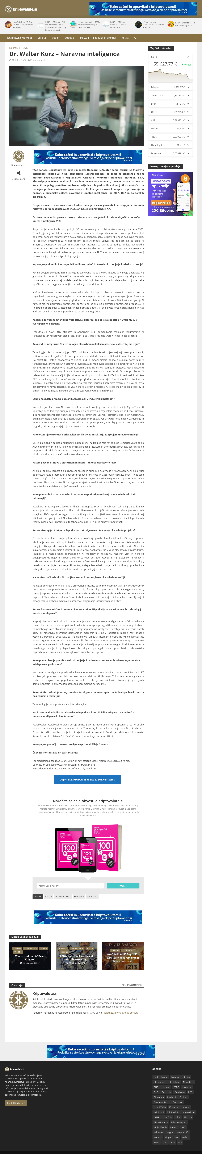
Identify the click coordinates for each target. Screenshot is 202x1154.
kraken (186, 1107)
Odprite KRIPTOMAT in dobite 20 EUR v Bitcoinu (87, 779)
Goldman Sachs (161, 1102)
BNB (156, 1087)
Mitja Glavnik (160, 1127)
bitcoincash (159, 1082)
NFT (183, 1127)
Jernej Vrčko (160, 1107)
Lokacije (84, 37)
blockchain (174, 1082)
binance (175, 1077)
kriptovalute (173, 1112)
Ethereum (79, 896)
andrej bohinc (161, 1077)
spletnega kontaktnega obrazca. (121, 1012)
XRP (180, 1142)
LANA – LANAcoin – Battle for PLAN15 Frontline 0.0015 (118, 25)
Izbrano (13, 47)
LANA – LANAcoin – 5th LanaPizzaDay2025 (185, 24)
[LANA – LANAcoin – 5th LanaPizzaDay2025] (171, 24)
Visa (173, 1142)
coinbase (186, 1087)
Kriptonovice (30, 948)
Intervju (23, 47)
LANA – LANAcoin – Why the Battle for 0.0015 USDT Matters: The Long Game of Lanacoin (55, 26)
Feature (183, 1097)
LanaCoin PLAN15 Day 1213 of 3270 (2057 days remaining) (23, 25)
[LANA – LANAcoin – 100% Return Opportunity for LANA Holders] (73, 24)
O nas (125, 37)
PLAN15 (157, 1137)
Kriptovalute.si (37, 60)
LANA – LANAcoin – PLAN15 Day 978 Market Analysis (153, 25)
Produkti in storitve (105, 37)
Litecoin (188, 1117)
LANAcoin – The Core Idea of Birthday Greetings (76, 957)
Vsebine (42, 37)
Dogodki (69, 37)
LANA (156, 1117)
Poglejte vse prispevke (132, 985)
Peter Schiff (182, 1132)
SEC (177, 1137)
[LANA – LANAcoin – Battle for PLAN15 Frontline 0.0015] (105, 24)
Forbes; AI (92, 896)
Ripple (168, 1137)
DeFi (156, 1092)
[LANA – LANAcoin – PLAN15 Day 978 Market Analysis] (138, 24)
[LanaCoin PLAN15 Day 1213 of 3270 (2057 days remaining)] (8, 24)
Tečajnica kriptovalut (19, 37)
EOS (190, 1092)
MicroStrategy (161, 1122)
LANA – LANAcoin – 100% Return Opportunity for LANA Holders (89, 25)
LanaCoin (167, 1117)
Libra (178, 1117)
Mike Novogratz (179, 1122)
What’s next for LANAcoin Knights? (30, 957)
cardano (166, 1087)
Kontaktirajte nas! (16, 1102)
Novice (44, 948)
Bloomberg (188, 1082)
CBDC (176, 1087)
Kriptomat (159, 1112)
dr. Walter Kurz (63, 896)
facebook (171, 1097)
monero (174, 1127)
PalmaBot (158, 1132)
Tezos (156, 1142)
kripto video (188, 1112)
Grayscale (177, 1102)
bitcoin (48, 896)
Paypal (170, 1132)
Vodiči (55, 37)
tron (165, 1142)
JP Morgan (174, 1107)
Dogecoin (166, 1092)
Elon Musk (179, 1092)
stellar (185, 1137)
